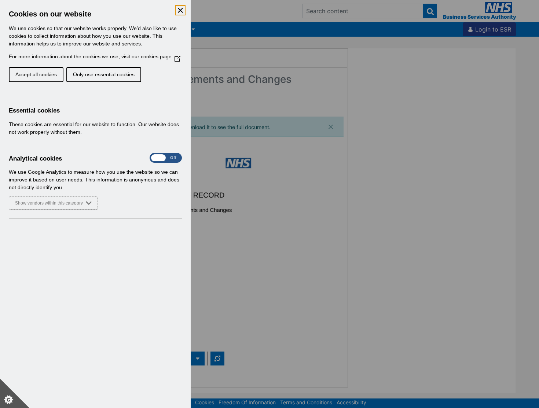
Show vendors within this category (49, 203)
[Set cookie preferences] (14, 393)
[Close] (180, 10)
